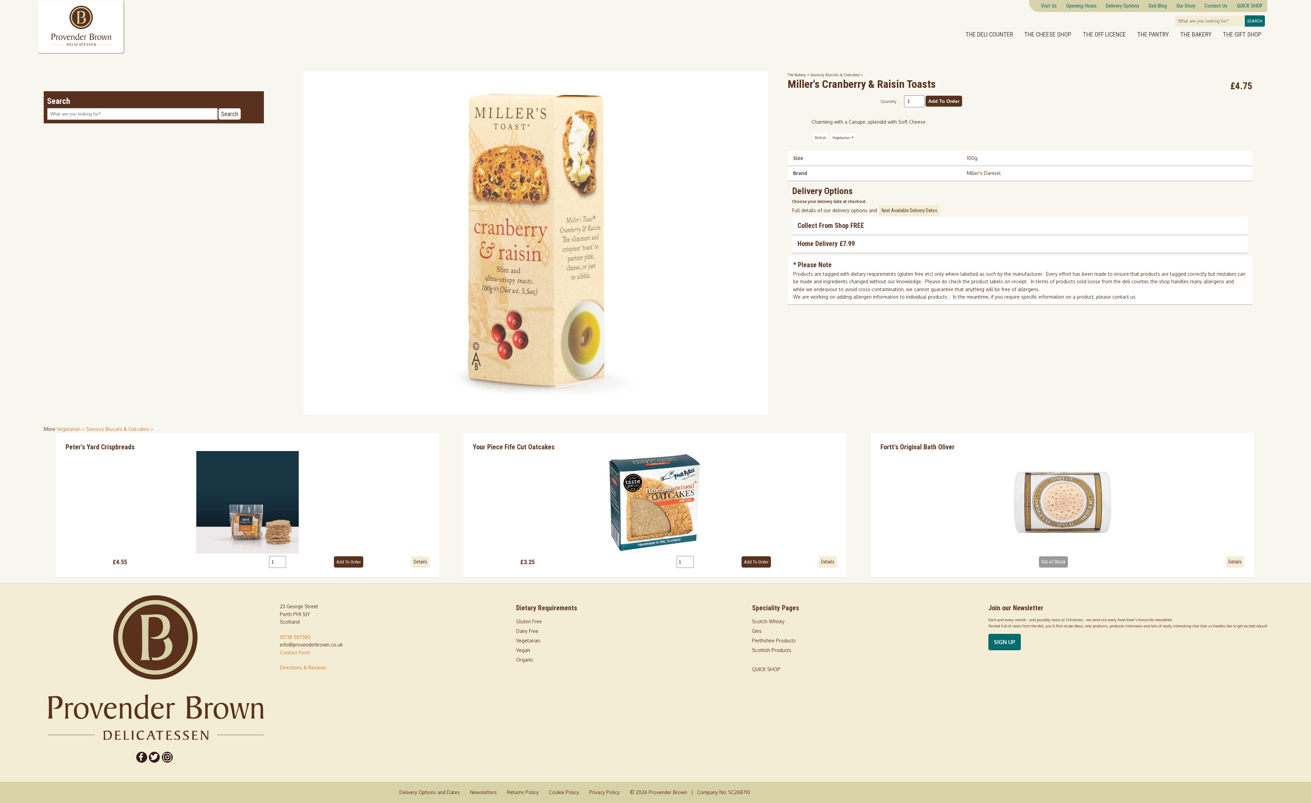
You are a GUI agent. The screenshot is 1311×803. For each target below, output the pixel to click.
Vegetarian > (71, 429)
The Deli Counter (989, 34)
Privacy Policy (604, 792)
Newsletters (483, 792)
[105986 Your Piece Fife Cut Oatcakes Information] (655, 502)
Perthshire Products (774, 640)
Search (1255, 21)
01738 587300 (295, 637)
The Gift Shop (1242, 34)
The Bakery (1196, 34)
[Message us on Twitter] (154, 757)
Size (798, 158)
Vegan (523, 650)
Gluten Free (529, 621)
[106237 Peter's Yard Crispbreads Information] (247, 502)
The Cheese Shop (1047, 34)
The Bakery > (799, 74)
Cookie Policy (564, 792)
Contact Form (295, 652)
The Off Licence (1104, 34)
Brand (800, 173)
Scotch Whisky (768, 621)
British (820, 137)
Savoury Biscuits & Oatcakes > (836, 74)
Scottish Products (771, 650)
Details (420, 561)
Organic (525, 660)
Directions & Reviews (303, 667)
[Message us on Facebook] (141, 757)
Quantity (888, 101)
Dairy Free (527, 631)
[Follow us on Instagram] (167, 757)
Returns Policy (523, 792)
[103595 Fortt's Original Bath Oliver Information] (1062, 502)
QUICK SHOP (766, 669)
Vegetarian (843, 137)
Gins (757, 631)
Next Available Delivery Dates (909, 210)
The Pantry (1153, 34)
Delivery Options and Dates (429, 792)
